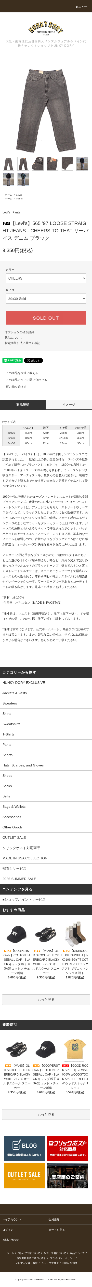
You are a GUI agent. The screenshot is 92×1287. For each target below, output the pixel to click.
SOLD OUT (46, 317)
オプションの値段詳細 (19, 332)
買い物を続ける (16, 387)
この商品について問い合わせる (26, 380)
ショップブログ (50, 1263)
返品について (14, 337)
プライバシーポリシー (62, 1258)
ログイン (7, 1229)
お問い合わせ (10, 1239)
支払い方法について (29, 1253)
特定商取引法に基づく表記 (22, 343)
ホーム (8, 195)
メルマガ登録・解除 (26, 1263)
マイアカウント (11, 1219)
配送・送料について (55, 1253)
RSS (65, 1263)
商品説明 (22, 404)
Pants (19, 198)
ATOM (73, 1263)
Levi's (19, 195)
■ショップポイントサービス (24, 899)
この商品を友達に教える (22, 373)
